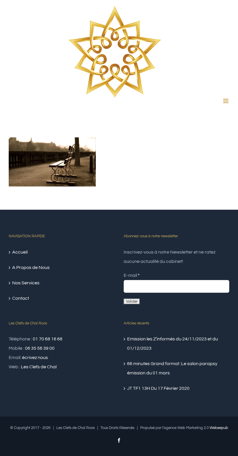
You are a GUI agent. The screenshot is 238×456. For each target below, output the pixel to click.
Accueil (20, 252)
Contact (20, 298)
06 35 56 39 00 (40, 348)
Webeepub (219, 428)
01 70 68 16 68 (47, 339)
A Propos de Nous (31, 267)
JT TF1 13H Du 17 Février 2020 (158, 388)
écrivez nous (35, 357)
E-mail (132, 275)
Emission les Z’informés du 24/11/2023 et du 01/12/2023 (172, 344)
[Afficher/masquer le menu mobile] (226, 101)
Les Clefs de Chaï (39, 367)
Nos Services (25, 283)
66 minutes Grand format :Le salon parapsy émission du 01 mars (172, 368)
